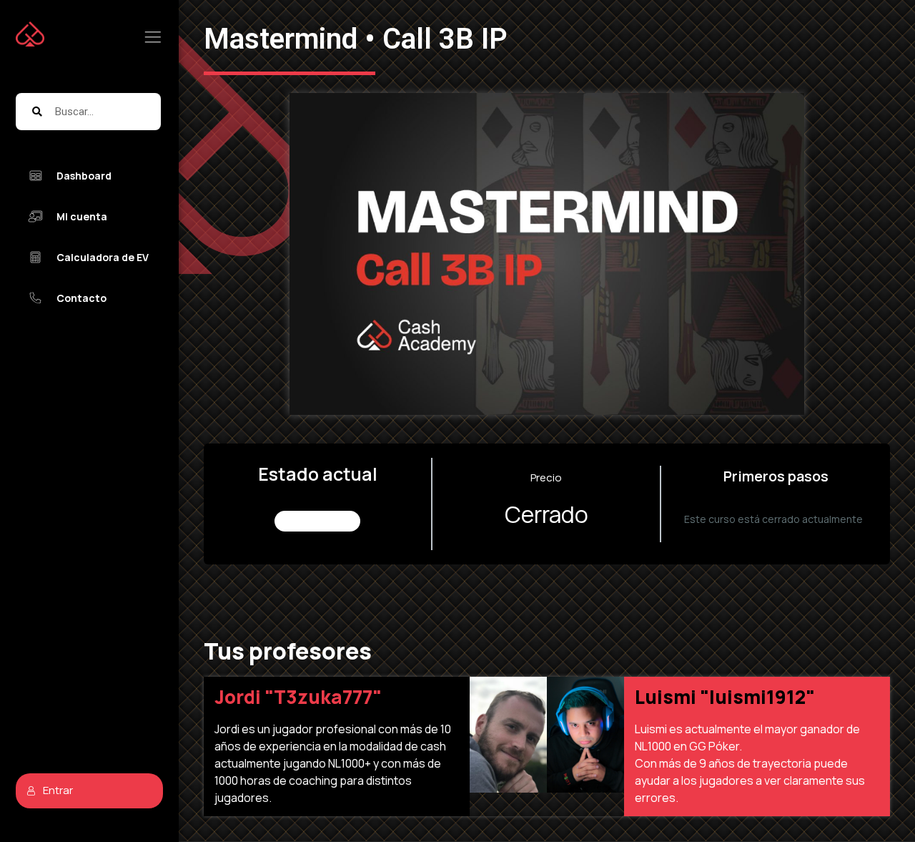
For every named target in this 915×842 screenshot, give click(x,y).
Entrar (58, 790)
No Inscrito (317, 521)
